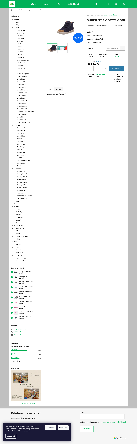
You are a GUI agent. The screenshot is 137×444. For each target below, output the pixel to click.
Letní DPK (20, 52)
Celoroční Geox (21, 79)
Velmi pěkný (14, 349)
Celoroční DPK (21, 82)
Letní (17, 247)
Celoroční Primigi (22, 76)
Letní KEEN (20, 41)
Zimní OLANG (21, 144)
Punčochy (19, 212)
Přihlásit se (87, 429)
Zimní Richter (21, 136)
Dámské (16, 204)
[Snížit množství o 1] (95, 68)
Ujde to (13, 353)
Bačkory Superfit (22, 174)
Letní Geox (20, 36)
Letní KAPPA (20, 57)
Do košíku (118, 68)
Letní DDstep (21, 68)
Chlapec (18, 25)
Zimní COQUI (20, 155)
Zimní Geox (20, 133)
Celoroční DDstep (22, 106)
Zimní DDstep (21, 163)
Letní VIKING (20, 66)
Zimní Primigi (21, 131)
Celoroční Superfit (23, 74)
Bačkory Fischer (22, 177)
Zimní (18, 125)
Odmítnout (50, 428)
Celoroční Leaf (21, 120)
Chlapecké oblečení (22, 236)
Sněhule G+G (21, 158)
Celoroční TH (21, 98)
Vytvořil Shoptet (121, 438)
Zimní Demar (20, 166)
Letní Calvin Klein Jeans (24, 63)
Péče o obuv (20, 217)
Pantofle (18, 245)
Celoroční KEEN (21, 87)
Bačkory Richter (22, 179)
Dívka (17, 22)
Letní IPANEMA (21, 55)
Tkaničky (18, 223)
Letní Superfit (21, 30)
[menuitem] (34, 4)
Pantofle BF (20, 193)
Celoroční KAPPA (22, 109)
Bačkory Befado (22, 182)
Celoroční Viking (22, 95)
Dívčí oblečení (20, 228)
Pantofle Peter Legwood (24, 196)
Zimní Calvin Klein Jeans (24, 160)
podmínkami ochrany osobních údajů (113, 422)
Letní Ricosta (21, 44)
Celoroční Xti (21, 117)
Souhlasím (63, 428)
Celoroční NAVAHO (22, 114)
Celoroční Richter (22, 85)
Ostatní (18, 220)
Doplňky (16, 207)
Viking (18, 234)
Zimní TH (19, 150)
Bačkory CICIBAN (22, 188)
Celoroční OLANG (22, 93)
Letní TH (19, 47)
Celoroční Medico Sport (24, 123)
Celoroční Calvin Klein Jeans (25, 112)
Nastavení (11, 436)
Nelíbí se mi (14, 357)
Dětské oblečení (19, 226)
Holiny (18, 201)
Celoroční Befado (22, 101)
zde (29, 431)
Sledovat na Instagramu (27, 404)
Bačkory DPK (21, 171)
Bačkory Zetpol (21, 190)
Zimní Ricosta (21, 142)
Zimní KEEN (20, 139)
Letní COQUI (20, 49)
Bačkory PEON (21, 185)
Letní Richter (21, 38)
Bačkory (18, 169)
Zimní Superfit (21, 128)
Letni (17, 28)
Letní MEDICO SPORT (23, 60)
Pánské (16, 242)
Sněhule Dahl (21, 152)
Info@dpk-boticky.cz (20, 329)
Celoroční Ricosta (22, 90)
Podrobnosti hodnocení (112, 15)
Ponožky (18, 209)
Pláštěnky (19, 215)
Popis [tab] (49, 89)
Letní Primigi (20, 33)
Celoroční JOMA (22, 104)
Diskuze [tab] (58, 89)
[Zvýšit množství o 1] (105, 68)
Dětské (16, 20)
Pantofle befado (22, 198)
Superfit (116, 57)
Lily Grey (19, 231)
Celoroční (19, 71)
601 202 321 (17, 332)
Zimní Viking (20, 147)
